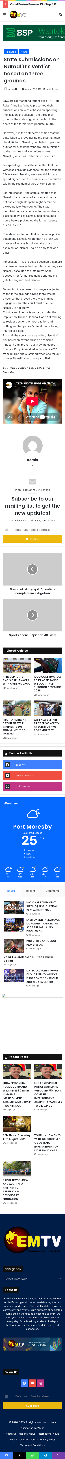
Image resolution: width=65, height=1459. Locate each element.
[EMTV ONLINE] (23, 14)
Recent (30, 890)
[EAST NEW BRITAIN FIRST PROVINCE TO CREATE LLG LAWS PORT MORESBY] (48, 708)
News (24, 51)
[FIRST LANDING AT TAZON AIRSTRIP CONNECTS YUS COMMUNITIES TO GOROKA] (17, 708)
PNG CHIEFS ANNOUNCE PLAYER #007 (41, 943)
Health (13, 1439)
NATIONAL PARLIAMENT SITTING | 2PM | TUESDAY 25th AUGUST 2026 (41, 906)
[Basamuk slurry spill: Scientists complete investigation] (32, 569)
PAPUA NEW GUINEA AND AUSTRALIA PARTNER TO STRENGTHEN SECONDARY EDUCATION (15, 1189)
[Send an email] (16, 89)
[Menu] (4, 16)
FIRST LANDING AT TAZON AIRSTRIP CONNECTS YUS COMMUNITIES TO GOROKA (14, 726)
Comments (53, 890)
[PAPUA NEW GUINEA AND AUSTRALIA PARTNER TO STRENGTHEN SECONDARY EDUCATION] (17, 1168)
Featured (11, 51)
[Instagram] (40, 1383)
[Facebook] (24, 1383)
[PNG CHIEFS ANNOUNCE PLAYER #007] (14, 946)
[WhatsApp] (32, 1455)
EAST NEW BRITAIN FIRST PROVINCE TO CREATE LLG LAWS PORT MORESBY (46, 725)
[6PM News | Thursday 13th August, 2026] (17, 1124)
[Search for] (60, 16)
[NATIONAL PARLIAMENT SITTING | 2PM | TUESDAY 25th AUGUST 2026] (14, 907)
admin (11, 89)
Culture (24, 1439)
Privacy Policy (47, 1439)
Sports (34, 1439)
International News (48, 1433)
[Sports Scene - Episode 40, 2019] (32, 615)
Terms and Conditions (32, 1445)
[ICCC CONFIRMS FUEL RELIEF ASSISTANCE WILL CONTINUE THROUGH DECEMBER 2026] (48, 666)
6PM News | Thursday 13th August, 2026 (16, 1137)
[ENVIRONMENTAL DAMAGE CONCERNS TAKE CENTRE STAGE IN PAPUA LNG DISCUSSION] (14, 925)
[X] (19, 1455)
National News (27, 1433)
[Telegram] (45, 1455)
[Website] (32, 466)
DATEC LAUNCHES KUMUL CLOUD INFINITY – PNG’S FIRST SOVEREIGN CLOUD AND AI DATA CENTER (42, 976)
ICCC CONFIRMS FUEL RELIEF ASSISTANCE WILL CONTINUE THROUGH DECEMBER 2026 (47, 683)
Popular (10, 890)
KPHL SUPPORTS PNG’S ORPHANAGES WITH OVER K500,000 (17, 680)
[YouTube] (32, 1383)
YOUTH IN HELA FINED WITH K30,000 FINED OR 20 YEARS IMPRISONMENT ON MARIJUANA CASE (47, 1142)
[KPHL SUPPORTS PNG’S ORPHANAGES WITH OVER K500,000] (17, 666)
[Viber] (58, 1455)
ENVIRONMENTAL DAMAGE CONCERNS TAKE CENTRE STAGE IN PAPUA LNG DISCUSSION (43, 925)
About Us (11, 1433)
